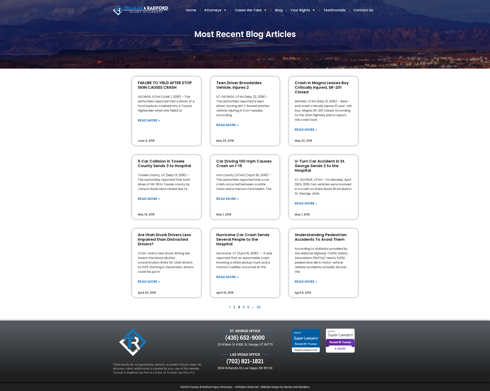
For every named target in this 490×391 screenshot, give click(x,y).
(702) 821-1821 (245, 361)
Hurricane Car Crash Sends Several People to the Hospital (243, 239)
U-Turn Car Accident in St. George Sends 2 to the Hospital (320, 166)
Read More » (149, 120)
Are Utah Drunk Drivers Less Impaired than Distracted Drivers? (164, 239)
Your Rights (300, 10)
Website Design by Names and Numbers (285, 387)
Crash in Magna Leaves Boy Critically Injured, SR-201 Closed (322, 87)
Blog (279, 10)
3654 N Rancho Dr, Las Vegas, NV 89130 (245, 368)
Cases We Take (248, 10)
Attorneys (212, 10)
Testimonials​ (334, 10)
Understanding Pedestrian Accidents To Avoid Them (321, 237)
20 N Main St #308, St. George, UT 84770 (245, 344)
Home (191, 10)
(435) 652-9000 (245, 337)
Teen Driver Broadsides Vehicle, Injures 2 (239, 85)
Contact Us (363, 10)
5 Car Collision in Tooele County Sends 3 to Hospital (164, 163)
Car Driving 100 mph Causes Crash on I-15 (244, 163)
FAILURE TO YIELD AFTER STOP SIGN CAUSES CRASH (165, 85)
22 (259, 307)
